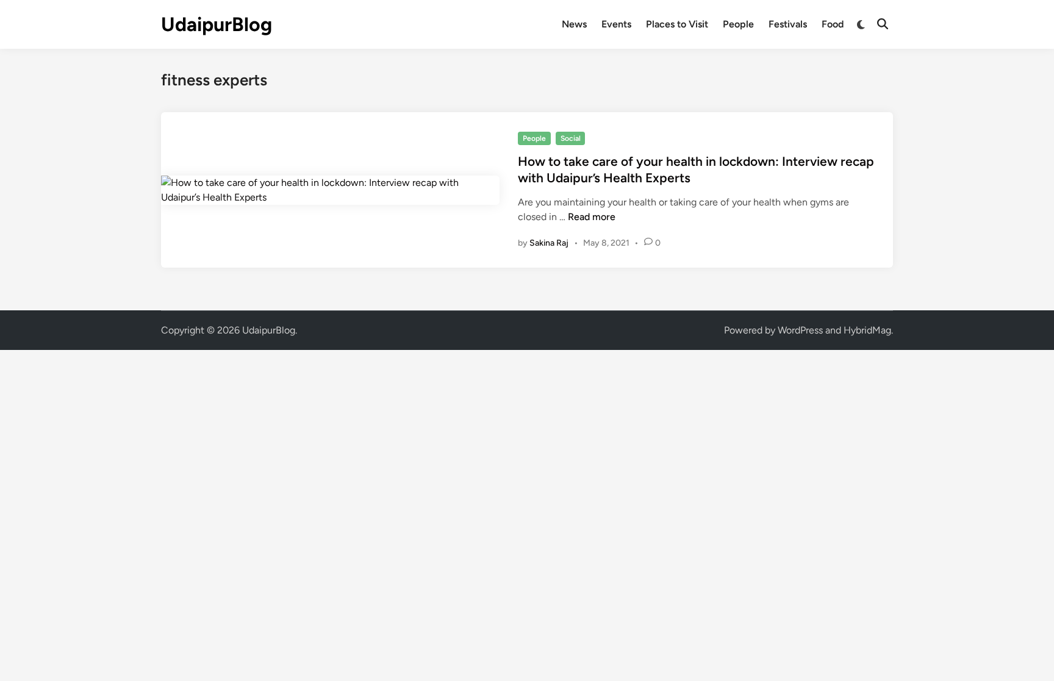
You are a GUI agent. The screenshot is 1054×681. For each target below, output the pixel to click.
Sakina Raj (548, 243)
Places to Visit (677, 24)
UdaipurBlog (216, 24)
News (574, 24)
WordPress (800, 330)
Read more (591, 217)
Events (616, 24)
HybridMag (867, 330)
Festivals (788, 24)
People (738, 24)
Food (833, 24)
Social (571, 138)
